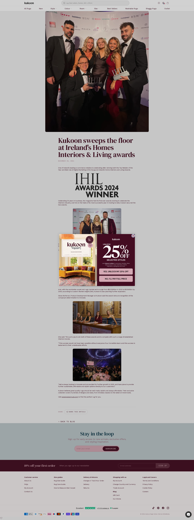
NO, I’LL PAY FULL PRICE (116, 278)
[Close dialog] (133, 235)
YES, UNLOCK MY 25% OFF (116, 271)
